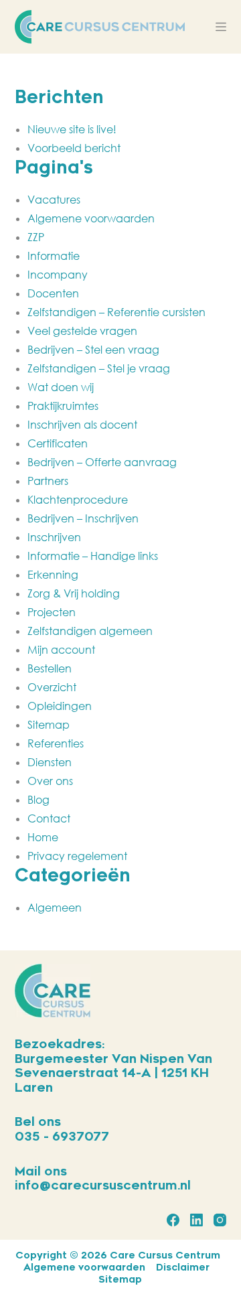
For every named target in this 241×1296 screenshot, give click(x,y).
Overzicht (51, 687)
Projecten (51, 612)
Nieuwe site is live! (71, 129)
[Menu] (221, 26)
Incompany (57, 274)
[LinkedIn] (196, 1220)
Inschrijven (54, 537)
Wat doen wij (60, 387)
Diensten (49, 762)
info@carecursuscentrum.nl (103, 1185)
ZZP (35, 237)
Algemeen (54, 907)
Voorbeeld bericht (73, 148)
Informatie (53, 256)
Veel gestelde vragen (82, 331)
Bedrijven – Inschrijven (83, 518)
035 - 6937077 (62, 1136)
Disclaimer (183, 1267)
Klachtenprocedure (77, 499)
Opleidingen (59, 706)
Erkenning (52, 574)
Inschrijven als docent (82, 424)
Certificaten (57, 443)
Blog (38, 799)
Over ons (50, 781)
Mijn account (61, 649)
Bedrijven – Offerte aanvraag (102, 462)
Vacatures (53, 199)
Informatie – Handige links (92, 556)
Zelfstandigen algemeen (90, 631)
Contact (48, 818)
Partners (47, 481)
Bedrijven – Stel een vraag (93, 349)
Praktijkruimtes (62, 406)
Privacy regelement (77, 856)
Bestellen (49, 668)
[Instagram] (220, 1220)
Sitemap (48, 724)
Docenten (53, 293)
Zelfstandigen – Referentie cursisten (116, 312)
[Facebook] (173, 1220)
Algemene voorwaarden (91, 218)
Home (42, 837)
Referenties (55, 743)
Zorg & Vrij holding (73, 593)
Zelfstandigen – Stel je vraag (98, 368)
